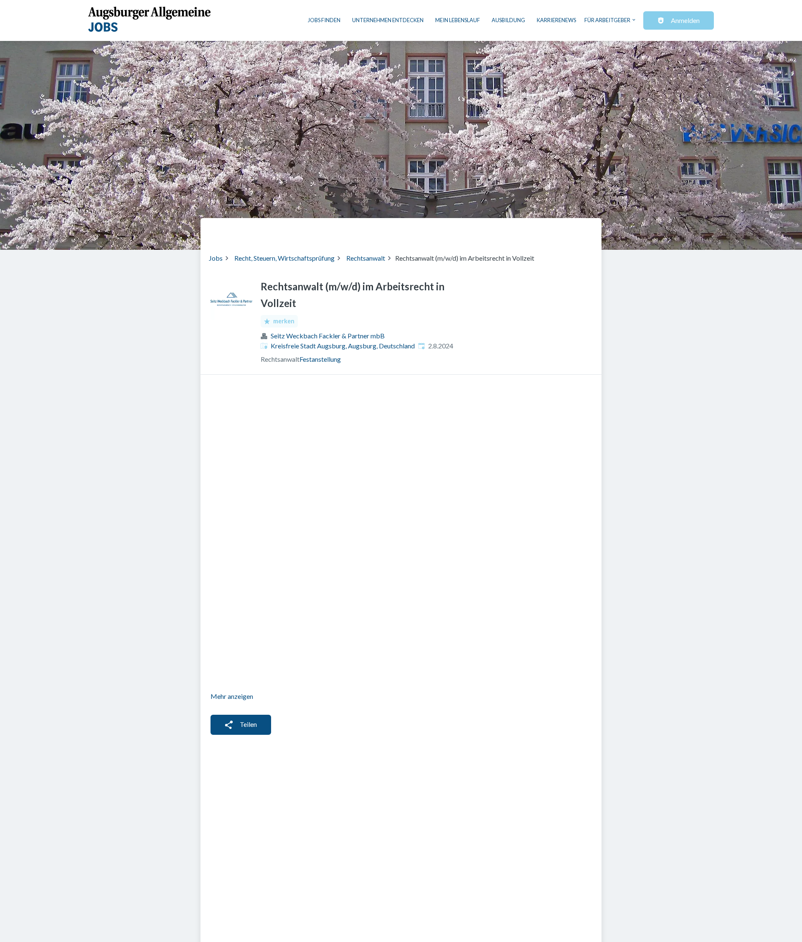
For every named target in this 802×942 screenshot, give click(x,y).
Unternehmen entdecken (388, 20)
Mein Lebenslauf (457, 20)
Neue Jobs (524, 231)
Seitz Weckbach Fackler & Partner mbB (328, 336)
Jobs (216, 258)
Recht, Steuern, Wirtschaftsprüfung (284, 258)
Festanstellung (320, 359)
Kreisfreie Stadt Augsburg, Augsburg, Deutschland (343, 346)
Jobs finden (324, 20)
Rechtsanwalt (365, 258)
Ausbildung (508, 20)
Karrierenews (556, 20)
